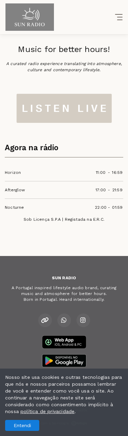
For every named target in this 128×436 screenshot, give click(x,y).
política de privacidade (47, 411)
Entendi (22, 425)
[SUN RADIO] (64, 107)
